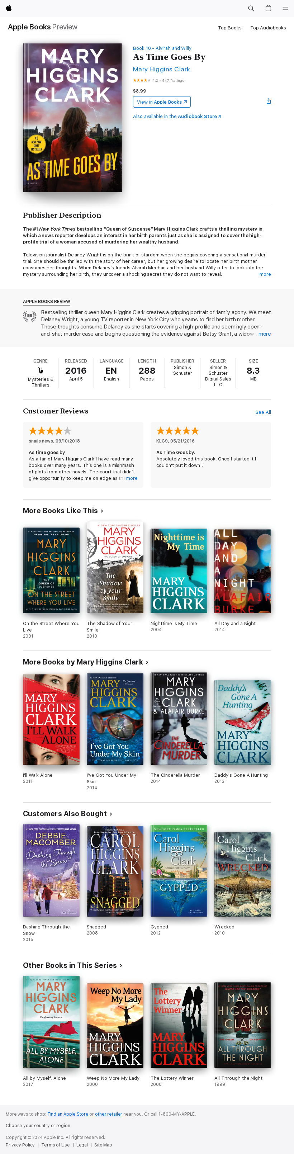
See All (263, 412)
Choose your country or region (38, 1125)
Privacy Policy (20, 1145)
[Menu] (285, 8)
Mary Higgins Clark (161, 69)
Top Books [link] (230, 27)
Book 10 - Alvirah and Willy (162, 48)
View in (159, 102)
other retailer (108, 1114)
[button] (251, 8)
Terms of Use (55, 1145)
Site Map (103, 1145)
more (265, 274)
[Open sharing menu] (269, 102)
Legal (82, 1145)
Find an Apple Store (68, 1114)
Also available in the (175, 116)
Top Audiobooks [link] (268, 27)
